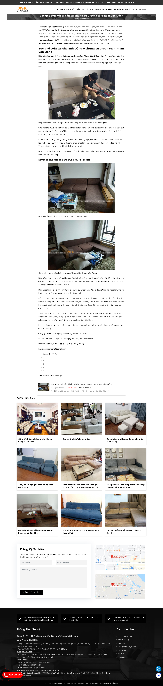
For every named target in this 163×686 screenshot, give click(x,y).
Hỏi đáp (142, 9)
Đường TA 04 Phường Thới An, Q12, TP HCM (116, 2)
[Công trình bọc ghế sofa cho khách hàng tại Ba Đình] (37, 419)
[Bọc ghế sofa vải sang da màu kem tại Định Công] (125, 419)
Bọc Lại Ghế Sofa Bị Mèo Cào (76, 439)
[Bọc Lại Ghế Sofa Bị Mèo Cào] (81, 419)
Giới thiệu (96, 9)
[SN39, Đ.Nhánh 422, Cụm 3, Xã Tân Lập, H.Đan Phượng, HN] (120, 586)
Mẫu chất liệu (83, 9)
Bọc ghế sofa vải (81, 19)
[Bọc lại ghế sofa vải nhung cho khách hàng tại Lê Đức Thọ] (37, 510)
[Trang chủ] (57, 9)
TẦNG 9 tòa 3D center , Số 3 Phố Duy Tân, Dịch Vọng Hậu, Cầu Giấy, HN (64, 2)
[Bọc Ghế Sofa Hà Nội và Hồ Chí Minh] (22, 9)
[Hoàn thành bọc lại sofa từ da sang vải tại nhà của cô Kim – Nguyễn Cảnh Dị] (81, 464)
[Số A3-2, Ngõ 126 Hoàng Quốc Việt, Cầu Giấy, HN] (120, 557)
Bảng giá (126, 9)
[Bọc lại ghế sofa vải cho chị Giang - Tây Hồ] (125, 510)
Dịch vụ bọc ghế (67, 9)
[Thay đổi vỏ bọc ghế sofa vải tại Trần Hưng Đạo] (37, 464)
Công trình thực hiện (111, 9)
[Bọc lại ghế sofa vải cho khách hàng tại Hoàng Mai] (81, 510)
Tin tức (134, 9)
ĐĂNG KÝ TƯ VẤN (31, 592)
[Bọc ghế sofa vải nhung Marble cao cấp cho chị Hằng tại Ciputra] (125, 464)
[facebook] (158, 675)
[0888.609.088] (158, 669)
